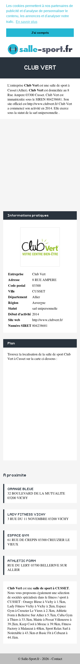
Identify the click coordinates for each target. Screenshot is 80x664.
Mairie (37, 619)
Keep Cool (26, 624)
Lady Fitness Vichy (20, 606)
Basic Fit (45, 632)
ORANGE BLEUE (20, 489)
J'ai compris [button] (40, 32)
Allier (22, 90)
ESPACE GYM (18, 535)
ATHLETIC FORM (21, 561)
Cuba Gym (64, 615)
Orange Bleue (32, 601)
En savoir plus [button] (26, 22)
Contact (57, 658)
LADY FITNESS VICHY (26, 514)
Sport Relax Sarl (57, 628)
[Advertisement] (40, 165)
